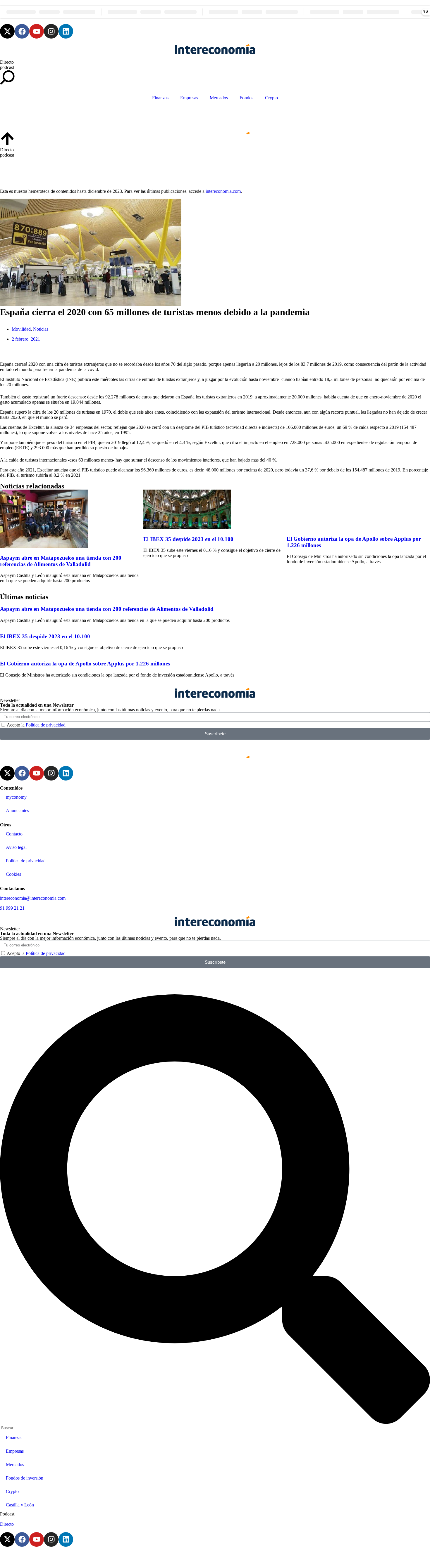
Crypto (271, 97)
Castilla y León (20, 1504)
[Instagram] (51, 31)
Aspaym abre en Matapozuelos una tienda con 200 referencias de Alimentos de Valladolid (60, 561)
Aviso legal (16, 847)
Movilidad (21, 329)
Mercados (219, 97)
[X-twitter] (7, 31)
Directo (7, 62)
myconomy (16, 797)
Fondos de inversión (24, 1477)
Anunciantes (17, 810)
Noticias (40, 329)
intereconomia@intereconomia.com (33, 898)
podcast (7, 67)
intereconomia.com (223, 191)
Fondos (246, 97)
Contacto (14, 833)
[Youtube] (36, 31)
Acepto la (36, 724)
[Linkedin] (66, 31)
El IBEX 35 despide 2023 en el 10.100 (188, 539)
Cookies (13, 874)
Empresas (189, 97)
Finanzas (160, 97)
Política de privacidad (46, 724)
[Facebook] (22, 31)
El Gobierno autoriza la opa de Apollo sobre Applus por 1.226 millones (85, 663)
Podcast (7, 1513)
